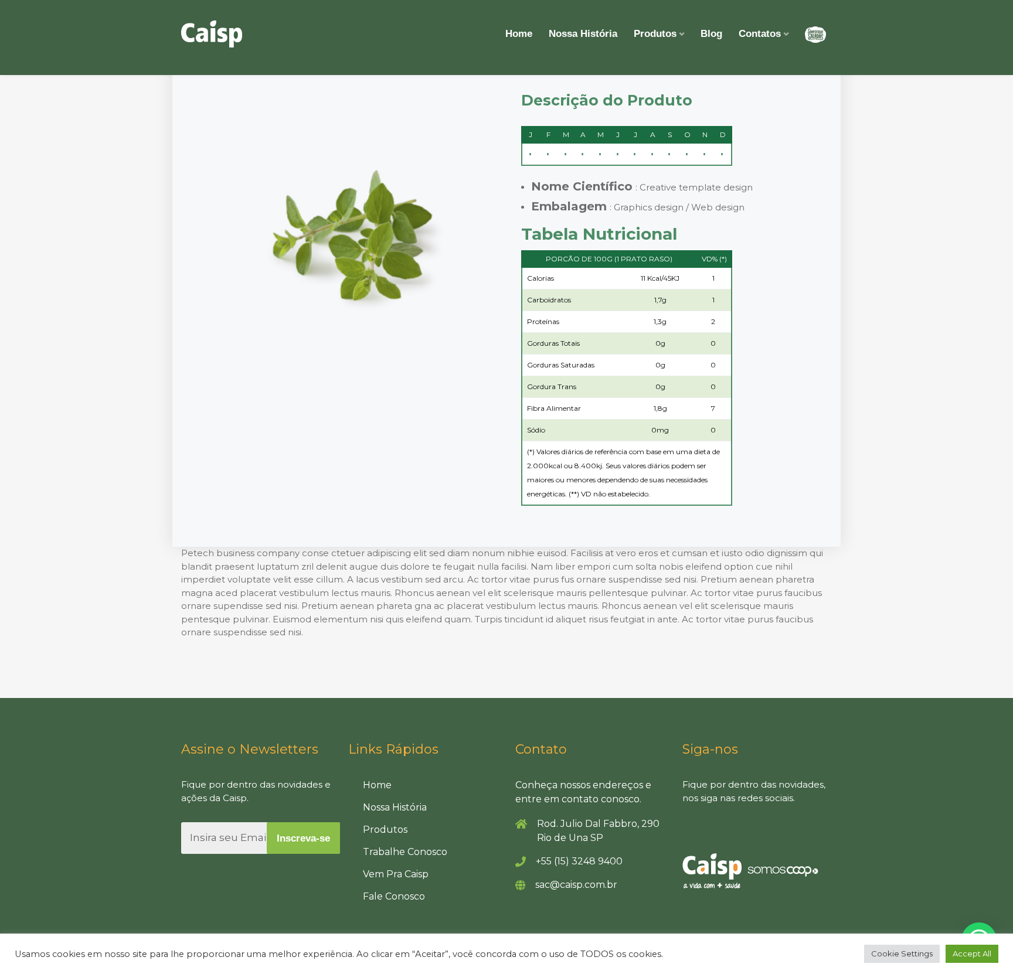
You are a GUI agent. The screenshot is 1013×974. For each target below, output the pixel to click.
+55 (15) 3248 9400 (579, 861)
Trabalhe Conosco (405, 851)
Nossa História (583, 33)
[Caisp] (211, 34)
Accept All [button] (972, 953)
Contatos (760, 33)
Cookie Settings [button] (902, 953)
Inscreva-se (303, 838)
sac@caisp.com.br (576, 884)
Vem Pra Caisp (396, 874)
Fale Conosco (394, 896)
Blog (711, 33)
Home (518, 33)
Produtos (655, 33)
